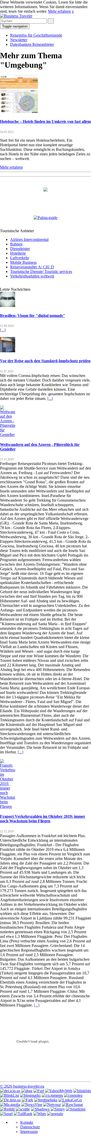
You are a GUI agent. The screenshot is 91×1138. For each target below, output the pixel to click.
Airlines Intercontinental (29, 239)
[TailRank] (23, 1114)
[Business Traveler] (16, 16)
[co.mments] (52, 1095)
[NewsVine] (31, 1104)
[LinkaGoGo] (70, 1100)
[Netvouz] (52, 1104)
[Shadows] (40, 1109)
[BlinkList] (9, 1095)
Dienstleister (20, 248)
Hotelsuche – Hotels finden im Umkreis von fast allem (45, 121)
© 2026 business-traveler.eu (22, 1086)
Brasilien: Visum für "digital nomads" (32, 315)
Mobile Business (23, 262)
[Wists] (39, 1114)
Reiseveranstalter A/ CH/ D (32, 267)
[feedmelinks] (45, 1100)
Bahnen (16, 244)
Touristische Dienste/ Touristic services (41, 271)
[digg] (26, 1091)
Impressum (29, 1131)
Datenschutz (30, 1127)
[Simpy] (58, 1109)
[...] (3, 330)
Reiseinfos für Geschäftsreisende (36, 35)
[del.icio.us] (10, 1091)
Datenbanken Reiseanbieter (32, 44)
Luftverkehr (19, 258)
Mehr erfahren (59, 11)
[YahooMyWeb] (58, 1091)
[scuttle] (23, 1109)
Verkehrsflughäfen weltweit (32, 276)
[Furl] (38, 1091)
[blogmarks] (30, 1095)
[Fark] (27, 1100)
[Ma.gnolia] (10, 1104)
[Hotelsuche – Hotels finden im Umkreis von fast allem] (19, 111)
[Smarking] (75, 1109)
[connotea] (73, 1095)
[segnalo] (55, 1114)
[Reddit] (7, 1109)
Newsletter (18, 40)
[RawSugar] (72, 1104)
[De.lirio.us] (10, 1100)
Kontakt (26, 1122)
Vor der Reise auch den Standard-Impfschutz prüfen (45, 361)
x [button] (73, 11)
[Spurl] (6, 1114)
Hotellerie (18, 253)
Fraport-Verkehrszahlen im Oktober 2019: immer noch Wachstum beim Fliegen (42, 818)
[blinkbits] (82, 1091)
